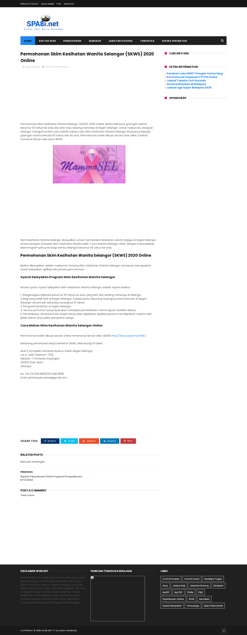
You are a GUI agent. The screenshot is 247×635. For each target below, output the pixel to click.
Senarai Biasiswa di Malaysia (186, 84)
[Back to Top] (224, 630)
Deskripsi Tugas (213, 578)
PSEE (200, 592)
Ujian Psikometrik (213, 605)
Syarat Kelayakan (172, 605)
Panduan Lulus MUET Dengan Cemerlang (195, 73)
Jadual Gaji (179, 585)
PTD (59, 3)
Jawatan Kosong (120, 40)
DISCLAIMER (47, 3)
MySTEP (178, 592)
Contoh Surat (191, 578)
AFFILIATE (69, 3)
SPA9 (191, 599)
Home (27, 40)
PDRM (190, 592)
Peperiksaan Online (173, 599)
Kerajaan (218, 585)
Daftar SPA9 (47, 40)
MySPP (166, 592)
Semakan (95, 40)
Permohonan (72, 40)
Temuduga (147, 40)
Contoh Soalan (171, 578)
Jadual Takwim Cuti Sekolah (186, 80)
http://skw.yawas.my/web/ (129, 336)
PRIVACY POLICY (29, 3)
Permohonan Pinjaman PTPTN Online (192, 77)
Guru (165, 585)
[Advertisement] (161, 22)
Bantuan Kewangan (57, 66)
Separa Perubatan (174, 40)
